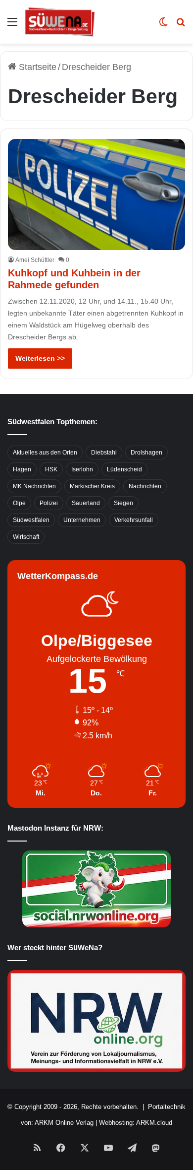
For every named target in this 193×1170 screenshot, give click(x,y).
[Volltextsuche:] (181, 25)
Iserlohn (82, 469)
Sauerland (86, 503)
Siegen (123, 503)
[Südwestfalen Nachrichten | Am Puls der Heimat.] (60, 22)
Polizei (49, 503)
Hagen (22, 469)
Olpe (19, 503)
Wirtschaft (26, 536)
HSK (51, 469)
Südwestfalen (31, 520)
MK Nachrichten (34, 486)
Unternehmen (81, 520)
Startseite (36, 67)
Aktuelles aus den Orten (45, 452)
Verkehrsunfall (133, 520)
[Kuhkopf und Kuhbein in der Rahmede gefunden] (96, 194)
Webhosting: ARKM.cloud (135, 1122)
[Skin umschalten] (163, 25)
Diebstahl (104, 452)
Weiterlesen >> (40, 358)
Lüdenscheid (124, 469)
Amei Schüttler (34, 260)
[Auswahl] (12, 25)
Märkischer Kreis (92, 486)
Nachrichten (145, 486)
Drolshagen (146, 452)
